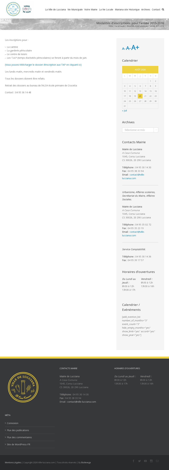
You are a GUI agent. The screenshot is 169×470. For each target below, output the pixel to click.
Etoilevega (86, 462)
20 (140, 96)
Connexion (12, 423)
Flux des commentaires (19, 437)
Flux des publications (18, 430)
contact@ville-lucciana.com (81, 401)
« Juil (124, 110)
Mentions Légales (13, 462)
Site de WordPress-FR (18, 444)
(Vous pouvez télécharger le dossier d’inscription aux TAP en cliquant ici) (43, 64)
